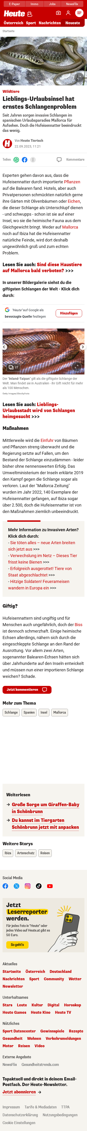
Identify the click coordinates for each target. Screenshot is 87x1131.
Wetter (75, 979)
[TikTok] (39, 885)
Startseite (8, 31)
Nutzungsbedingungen (60, 1115)
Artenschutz (25, 853)
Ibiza (8, 853)
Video (40, 1046)
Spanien (29, 712)
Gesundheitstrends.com (40, 1064)
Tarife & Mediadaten (41, 1107)
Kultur (37, 1005)
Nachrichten (14, 979)
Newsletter (13, 986)
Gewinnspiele (52, 1031)
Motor (8, 1046)
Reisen (45, 853)
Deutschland (60, 971)
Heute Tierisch (31, 141)
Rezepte (76, 1031)
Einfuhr (47, 440)
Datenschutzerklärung (20, 1115)
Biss (78, 624)
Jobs (52, 4)
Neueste (72, 23)
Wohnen (34, 1038)
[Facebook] (24, 159)
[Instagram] (27, 885)
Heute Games (14, 1012)
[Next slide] (83, 347)
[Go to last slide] (4, 347)
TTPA (65, 1107)
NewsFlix (72, 4)
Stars (7, 1005)
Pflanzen (72, 181)
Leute (22, 1005)
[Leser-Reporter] (58, 13)
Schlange (11, 712)
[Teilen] (33, 160)
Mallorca (70, 227)
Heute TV (63, 1012)
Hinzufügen (69, 313)
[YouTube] (50, 885)
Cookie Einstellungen (19, 1122)
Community (54, 979)
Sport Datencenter (19, 1031)
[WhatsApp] (16, 159)
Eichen (74, 201)
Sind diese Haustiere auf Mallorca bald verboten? (42, 268)
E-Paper (14, 4)
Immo (34, 4)
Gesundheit (13, 1038)
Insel (44, 712)
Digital (53, 1005)
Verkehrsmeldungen (63, 1038)
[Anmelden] (68, 13)
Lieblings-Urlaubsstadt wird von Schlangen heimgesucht (39, 410)
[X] (16, 885)
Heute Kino (40, 1012)
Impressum (11, 1107)
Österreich (13, 23)
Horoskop (72, 1005)
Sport (31, 23)
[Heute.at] (14, 13)
